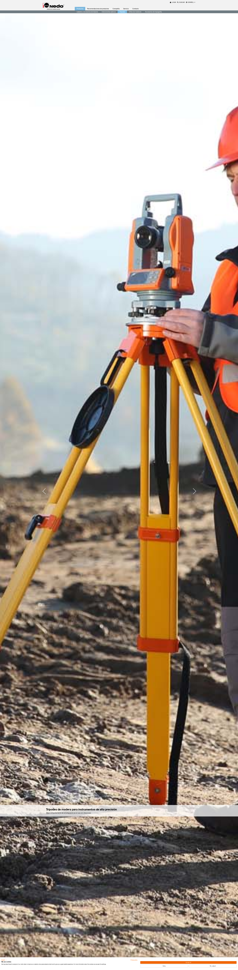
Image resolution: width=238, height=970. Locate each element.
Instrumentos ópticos (109, 12)
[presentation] (46, 491)
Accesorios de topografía (153, 12)
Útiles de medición (135, 12)
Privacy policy (134, 960)
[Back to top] (233, 940)
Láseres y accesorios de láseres (87, 12)
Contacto (135, 8)
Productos (80, 8)
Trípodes (122, 12)
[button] (4, 960)
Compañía (116, 8)
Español (191, 2)
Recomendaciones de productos (98, 8)
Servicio (126, 8)
